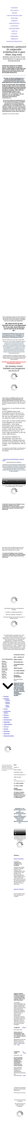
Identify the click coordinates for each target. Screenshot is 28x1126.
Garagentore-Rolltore (14, 15)
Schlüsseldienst (14, 28)
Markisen (14, 20)
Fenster (14, 13)
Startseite (14, 7)
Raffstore (14, 18)
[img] (14, 3)
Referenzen (14, 36)
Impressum (14, 38)
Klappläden (14, 26)
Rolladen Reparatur (8, 703)
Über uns (14, 31)
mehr (18, 1044)
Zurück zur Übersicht (18, 858)
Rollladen (14, 10)
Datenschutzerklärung (14, 41)
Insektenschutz (14, 23)
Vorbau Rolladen (8, 706)
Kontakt (14, 33)
